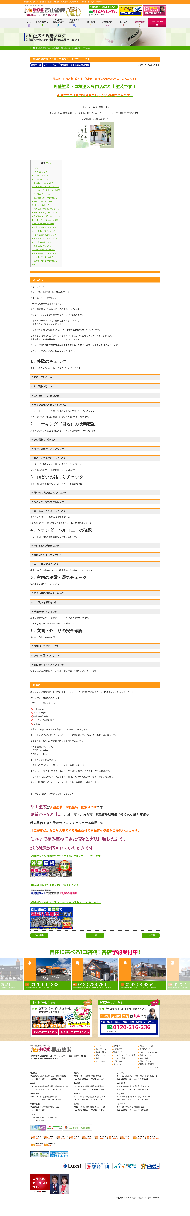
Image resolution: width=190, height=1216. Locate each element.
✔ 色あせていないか (40, 175)
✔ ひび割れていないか (41, 194)
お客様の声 (107, 22)
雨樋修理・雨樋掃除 (147, 1064)
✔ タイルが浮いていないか (43, 257)
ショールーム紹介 (157, 21)
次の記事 (39, 935)
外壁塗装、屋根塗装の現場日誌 (74, 65)
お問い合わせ (118, 1061)
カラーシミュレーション (148, 1067)
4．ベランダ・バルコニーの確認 (45, 220)
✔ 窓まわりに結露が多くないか (44, 238)
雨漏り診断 (143, 1058)
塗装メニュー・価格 (147, 1046)
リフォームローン (120, 1064)
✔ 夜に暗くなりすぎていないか (44, 261)
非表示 (48, 163)
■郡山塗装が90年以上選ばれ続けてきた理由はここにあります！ (65, 902)
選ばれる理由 (101, 1052)
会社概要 (99, 1058)
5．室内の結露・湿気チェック (44, 235)
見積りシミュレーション (148, 1055)
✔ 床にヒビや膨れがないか (43, 224)
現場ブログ (140, 22)
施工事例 (91, 22)
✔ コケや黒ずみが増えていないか (45, 187)
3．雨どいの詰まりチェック (43, 205)
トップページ (101, 1046)
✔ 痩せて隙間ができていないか (44, 198)
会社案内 (123, 22)
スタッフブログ (51, 65)
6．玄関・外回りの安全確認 (43, 250)
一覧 (95, 935)
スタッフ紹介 (101, 1061)
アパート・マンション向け (149, 1052)
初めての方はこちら (45, 1032)
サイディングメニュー (147, 1049)
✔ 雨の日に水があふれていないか (45, 209)
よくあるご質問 (119, 1058)
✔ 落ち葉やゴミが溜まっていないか (46, 216)
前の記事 (150, 935)
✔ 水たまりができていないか (44, 231)
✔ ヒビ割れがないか (40, 179)
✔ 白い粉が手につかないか (43, 183)
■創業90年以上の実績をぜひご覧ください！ (54, 885)
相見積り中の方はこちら (75, 1032)
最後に (34, 264)
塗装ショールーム (102, 1055)
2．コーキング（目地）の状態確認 (46, 190)
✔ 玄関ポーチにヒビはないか (44, 253)
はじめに (35, 168)
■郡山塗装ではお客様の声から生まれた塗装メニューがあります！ (66, 856)
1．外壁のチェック (39, 172)
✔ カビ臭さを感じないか (42, 242)
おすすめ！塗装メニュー (74, 21)
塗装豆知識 (36, 65)
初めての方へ (42, 22)
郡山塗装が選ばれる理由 (58, 20)
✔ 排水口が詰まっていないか (44, 227)
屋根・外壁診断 (145, 1061)
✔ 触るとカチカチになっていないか (46, 201)
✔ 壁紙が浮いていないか (42, 246)
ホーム (29, 22)
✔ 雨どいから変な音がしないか (44, 212)
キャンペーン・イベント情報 (124, 1055)
